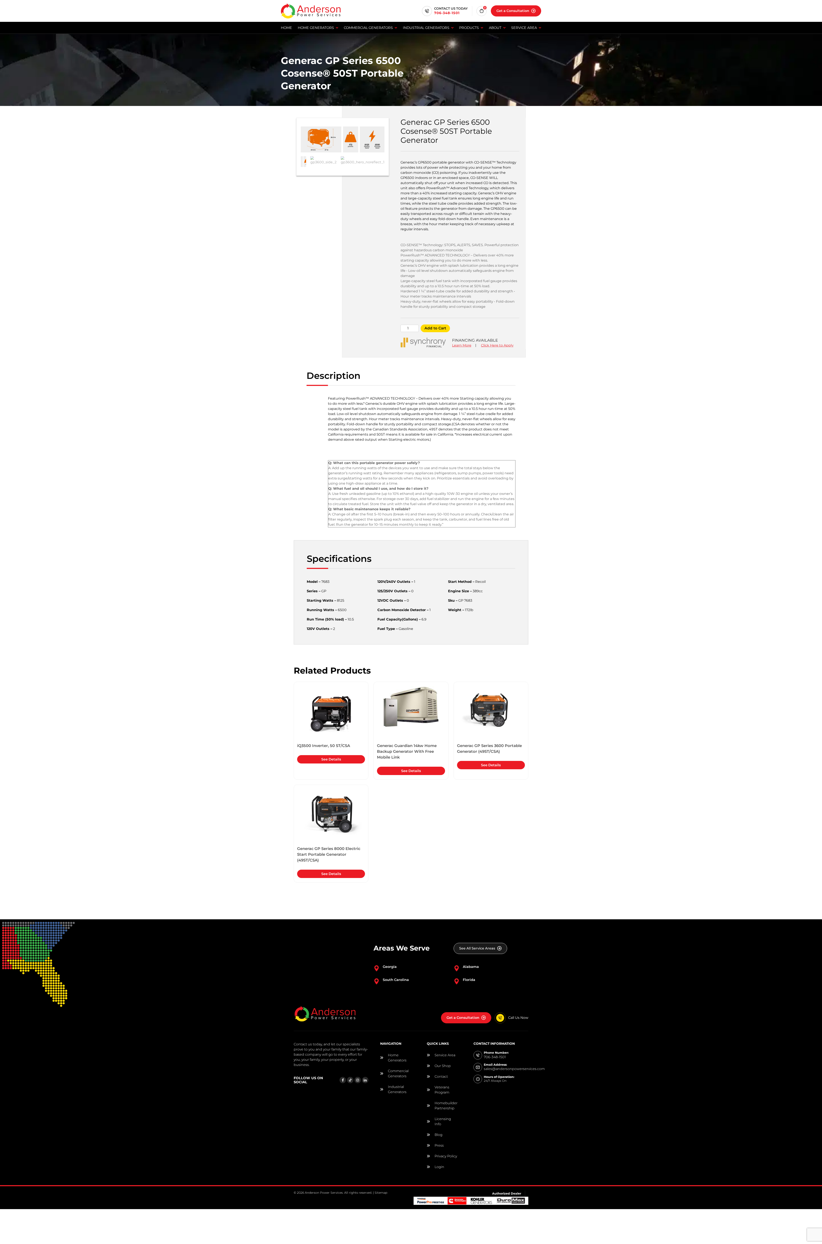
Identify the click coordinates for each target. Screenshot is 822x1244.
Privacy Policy (446, 1156)
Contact (441, 1076)
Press (439, 1145)
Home (286, 28)
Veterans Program (442, 1089)
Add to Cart (435, 328)
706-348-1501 (447, 13)
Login (439, 1167)
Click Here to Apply (497, 345)
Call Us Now (518, 1018)
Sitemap (381, 1193)
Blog (438, 1135)
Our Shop (443, 1066)
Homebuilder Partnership (446, 1105)
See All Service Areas (477, 948)
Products (469, 28)
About (495, 28)
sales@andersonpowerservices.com (514, 1069)
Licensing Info (443, 1121)
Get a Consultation (512, 11)
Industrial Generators (426, 28)
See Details (331, 759)
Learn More (461, 345)
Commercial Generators (368, 28)
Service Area (524, 28)
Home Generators (316, 28)
